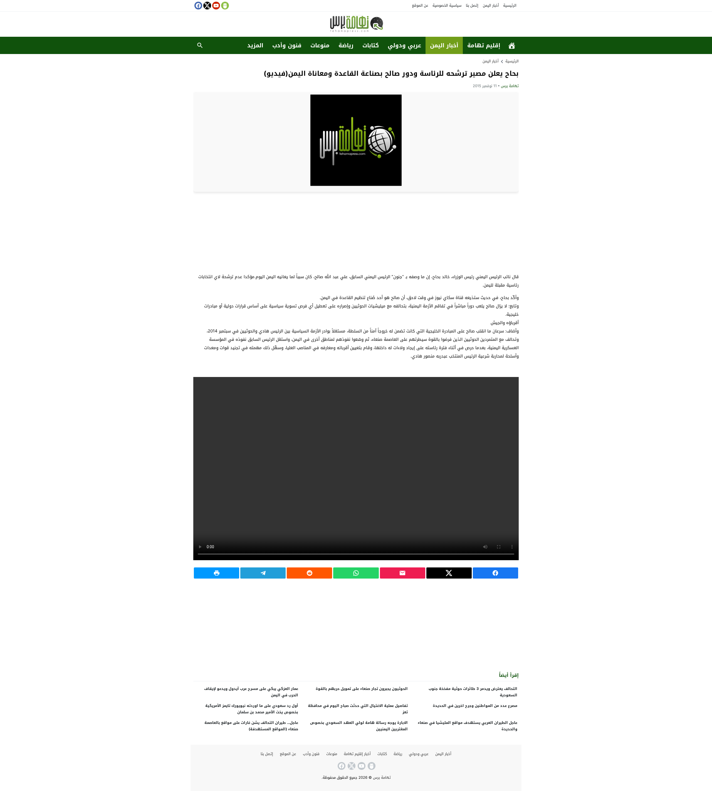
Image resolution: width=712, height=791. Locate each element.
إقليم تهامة (483, 45)
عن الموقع (420, 5)
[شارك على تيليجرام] (263, 573)
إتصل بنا (472, 5)
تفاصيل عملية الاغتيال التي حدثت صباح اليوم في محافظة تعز (358, 709)
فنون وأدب (286, 45)
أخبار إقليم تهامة (357, 753)
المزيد (255, 45)
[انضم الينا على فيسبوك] (197, 5)
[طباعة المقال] (216, 573)
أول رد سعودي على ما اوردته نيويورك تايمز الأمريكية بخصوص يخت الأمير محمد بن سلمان (251, 709)
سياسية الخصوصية (446, 5)
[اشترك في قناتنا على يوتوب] (215, 5)
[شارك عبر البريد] (402, 573)
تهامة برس (510, 85)
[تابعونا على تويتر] (206, 5)
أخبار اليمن (491, 5)
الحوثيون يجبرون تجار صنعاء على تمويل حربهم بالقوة (362, 688)
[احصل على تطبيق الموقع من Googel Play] (224, 5)
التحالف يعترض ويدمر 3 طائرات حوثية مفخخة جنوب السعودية (473, 692)
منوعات (320, 45)
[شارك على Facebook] (495, 573)
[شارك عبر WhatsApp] (356, 573)
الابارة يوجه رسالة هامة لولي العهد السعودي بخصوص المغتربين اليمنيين (359, 726)
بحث (200, 45)
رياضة (345, 45)
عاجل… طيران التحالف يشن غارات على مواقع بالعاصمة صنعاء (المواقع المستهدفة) (251, 726)
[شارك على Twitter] (449, 573)
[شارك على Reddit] (309, 573)
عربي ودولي (404, 45)
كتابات (370, 45)
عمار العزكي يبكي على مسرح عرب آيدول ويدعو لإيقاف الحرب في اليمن (251, 692)
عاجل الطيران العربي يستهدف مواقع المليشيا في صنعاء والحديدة (467, 726)
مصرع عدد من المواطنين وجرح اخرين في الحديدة (475, 705)
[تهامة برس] (356, 24)
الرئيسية (509, 5)
